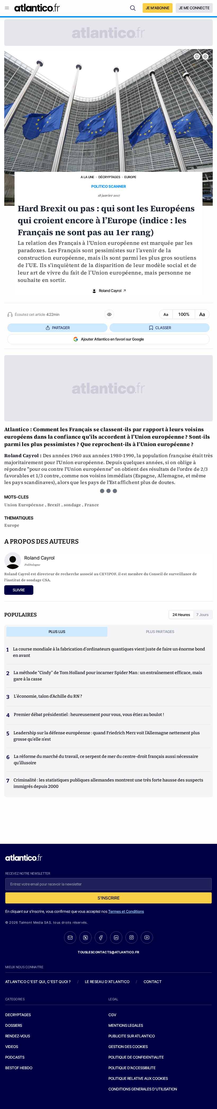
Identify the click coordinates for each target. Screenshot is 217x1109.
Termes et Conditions (126, 911)
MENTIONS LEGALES (125, 1025)
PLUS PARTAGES (160, 631)
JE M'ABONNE (157, 8)
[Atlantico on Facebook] (101, 937)
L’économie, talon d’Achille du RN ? (48, 696)
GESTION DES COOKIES (128, 1046)
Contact (153, 981)
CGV (112, 1014)
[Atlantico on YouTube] (147, 937)
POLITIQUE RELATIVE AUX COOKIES (138, 1078)
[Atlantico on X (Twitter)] (85, 937)
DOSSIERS (13, 1025)
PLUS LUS (57, 631)
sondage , (74, 505)
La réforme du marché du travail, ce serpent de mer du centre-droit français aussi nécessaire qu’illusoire (106, 759)
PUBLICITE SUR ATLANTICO (131, 1036)
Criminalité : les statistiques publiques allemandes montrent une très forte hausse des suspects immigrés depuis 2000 (108, 783)
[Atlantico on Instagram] (131, 937)
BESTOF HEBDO (18, 1068)
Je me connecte (194, 8)
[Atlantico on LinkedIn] (116, 937)
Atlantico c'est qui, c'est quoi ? (38, 981)
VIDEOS (11, 1046)
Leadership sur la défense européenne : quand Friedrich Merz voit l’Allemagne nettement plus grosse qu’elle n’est (106, 736)
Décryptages (109, 177)
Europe (130, 177)
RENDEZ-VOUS (17, 1036)
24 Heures (181, 614)
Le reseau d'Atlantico (107, 981)
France (91, 505)
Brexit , (55, 505)
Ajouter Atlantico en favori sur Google (112, 339)
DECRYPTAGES (18, 1014)
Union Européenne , (25, 505)
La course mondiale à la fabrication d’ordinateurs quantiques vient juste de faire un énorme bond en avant (109, 652)
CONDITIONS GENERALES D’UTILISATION (142, 1089)
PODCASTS (14, 1057)
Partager (61, 327)
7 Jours (202, 614)
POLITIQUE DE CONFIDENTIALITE (136, 1057)
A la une (87, 177)
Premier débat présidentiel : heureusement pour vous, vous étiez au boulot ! (89, 714)
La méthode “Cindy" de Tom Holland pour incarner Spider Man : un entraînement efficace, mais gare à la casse (107, 676)
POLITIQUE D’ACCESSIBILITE (132, 1068)
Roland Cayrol (110, 290)
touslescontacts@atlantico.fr (108, 952)
